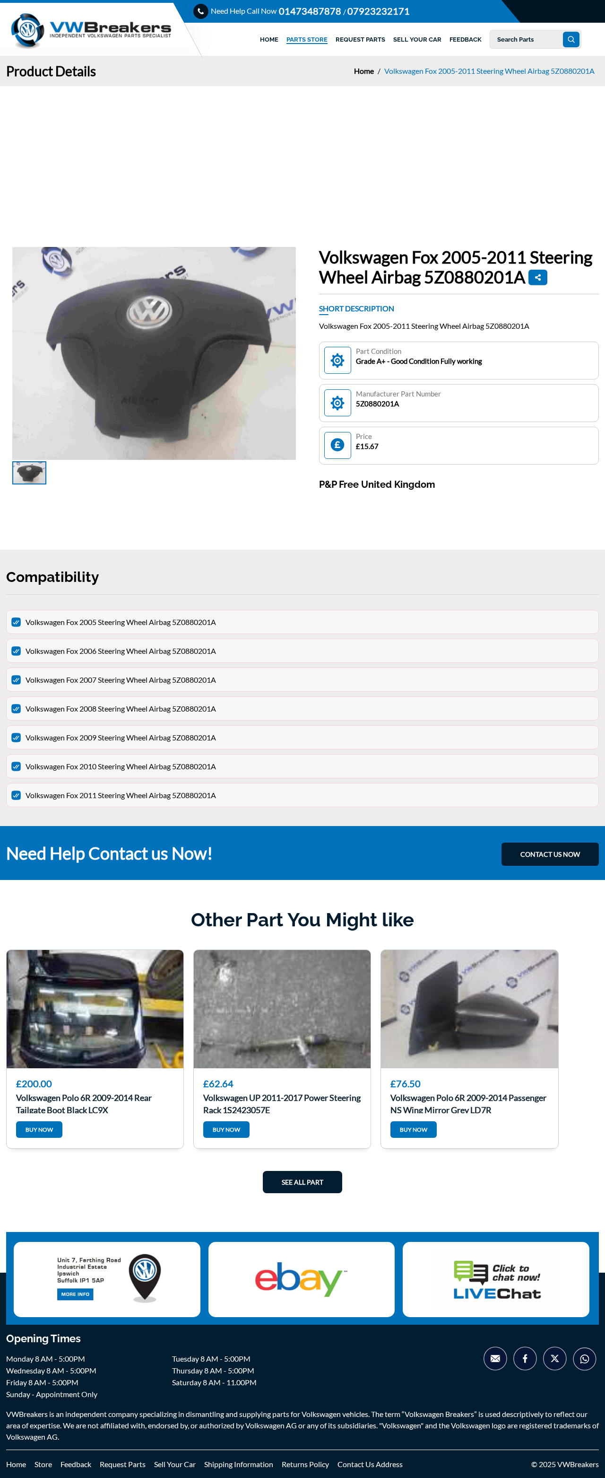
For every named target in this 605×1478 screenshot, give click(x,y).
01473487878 (311, 11)
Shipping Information (238, 1464)
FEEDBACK (465, 39)
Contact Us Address (370, 1464)
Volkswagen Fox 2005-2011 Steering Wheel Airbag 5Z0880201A (489, 70)
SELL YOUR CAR (417, 39)
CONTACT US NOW (550, 854)
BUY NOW (39, 1129)
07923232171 (378, 11)
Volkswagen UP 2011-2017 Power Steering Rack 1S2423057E (282, 1102)
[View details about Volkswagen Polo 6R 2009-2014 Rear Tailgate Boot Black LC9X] (95, 1009)
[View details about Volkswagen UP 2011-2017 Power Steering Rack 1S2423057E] (282, 1009)
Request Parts (123, 1464)
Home (364, 70)
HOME (269, 39)
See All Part (302, 1182)
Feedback (75, 1464)
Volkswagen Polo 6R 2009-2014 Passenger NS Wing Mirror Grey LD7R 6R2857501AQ (468, 1102)
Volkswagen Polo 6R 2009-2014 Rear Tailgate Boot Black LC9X (84, 1102)
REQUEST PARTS (360, 39)
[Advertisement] (302, 157)
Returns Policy (305, 1464)
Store (43, 1464)
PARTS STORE (307, 39)
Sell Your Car (175, 1464)
